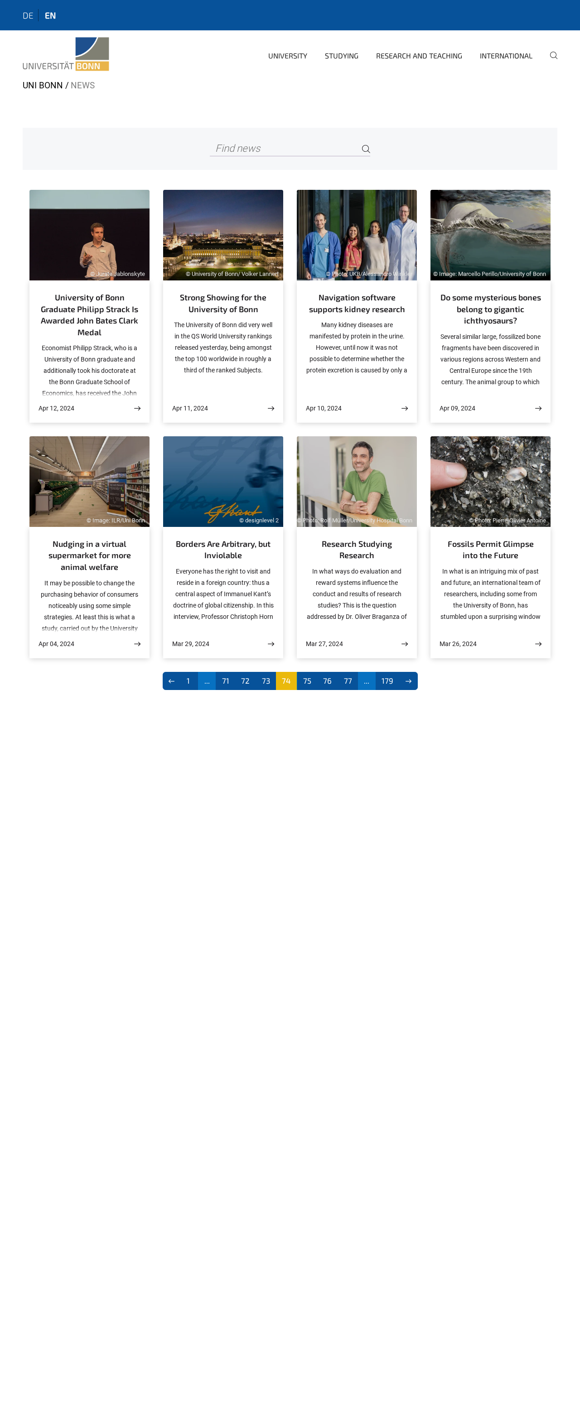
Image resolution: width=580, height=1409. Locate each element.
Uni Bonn (43, 85)
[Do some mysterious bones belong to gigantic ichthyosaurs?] (538, 408)
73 (266, 680)
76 (327, 680)
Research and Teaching (419, 55)
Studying (341, 55)
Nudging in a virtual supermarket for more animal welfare (89, 555)
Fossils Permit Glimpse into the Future (491, 549)
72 (245, 680)
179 (387, 680)
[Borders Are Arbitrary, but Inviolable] (271, 644)
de (28, 15)
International (506, 55)
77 (348, 680)
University (287, 55)
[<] (172, 681)
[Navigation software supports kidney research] (404, 408)
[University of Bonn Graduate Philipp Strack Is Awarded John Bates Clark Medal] (137, 408)
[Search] (366, 149)
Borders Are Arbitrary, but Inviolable (223, 549)
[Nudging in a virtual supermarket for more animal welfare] (137, 644)
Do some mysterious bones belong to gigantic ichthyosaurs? (490, 308)
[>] (408, 681)
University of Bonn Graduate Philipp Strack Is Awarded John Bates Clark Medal (89, 314)
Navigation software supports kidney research (357, 303)
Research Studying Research (357, 549)
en (50, 15)
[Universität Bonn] (66, 54)
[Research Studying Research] (404, 644)
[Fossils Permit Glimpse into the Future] (538, 644)
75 (307, 680)
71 (225, 680)
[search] (550, 61)
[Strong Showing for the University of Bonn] (271, 408)
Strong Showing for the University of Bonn (223, 303)
